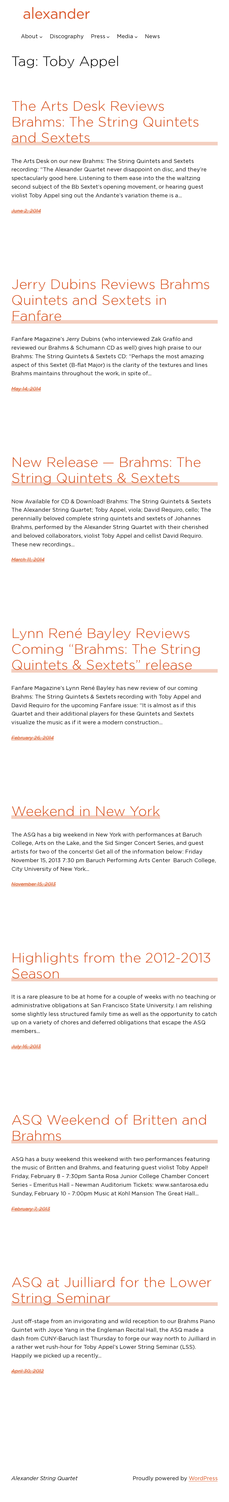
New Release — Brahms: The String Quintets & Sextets (106, 470)
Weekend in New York (85, 811)
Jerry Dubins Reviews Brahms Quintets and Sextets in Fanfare (110, 300)
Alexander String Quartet (44, 1478)
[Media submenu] (136, 36)
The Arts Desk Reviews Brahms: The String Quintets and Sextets (105, 121)
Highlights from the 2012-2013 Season (111, 965)
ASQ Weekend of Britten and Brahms (109, 1127)
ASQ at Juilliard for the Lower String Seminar (111, 1290)
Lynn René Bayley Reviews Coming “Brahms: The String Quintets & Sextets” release (106, 649)
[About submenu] (41, 36)
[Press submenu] (108, 36)
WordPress (203, 1478)
